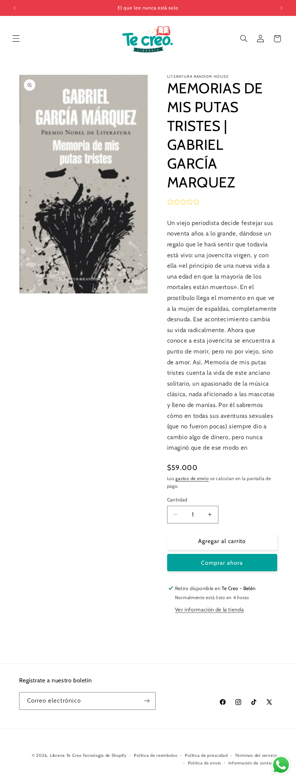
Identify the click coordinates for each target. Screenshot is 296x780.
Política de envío (204, 763)
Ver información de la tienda (209, 609)
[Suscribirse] (146, 701)
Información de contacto (252, 763)
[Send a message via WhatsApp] (281, 765)
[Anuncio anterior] (14, 8)
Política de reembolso (155, 755)
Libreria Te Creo (66, 755)
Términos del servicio (256, 755)
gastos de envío (192, 478)
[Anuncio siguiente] (282, 8)
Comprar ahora (222, 562)
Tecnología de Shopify (104, 755)
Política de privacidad (206, 755)
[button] (16, 38)
